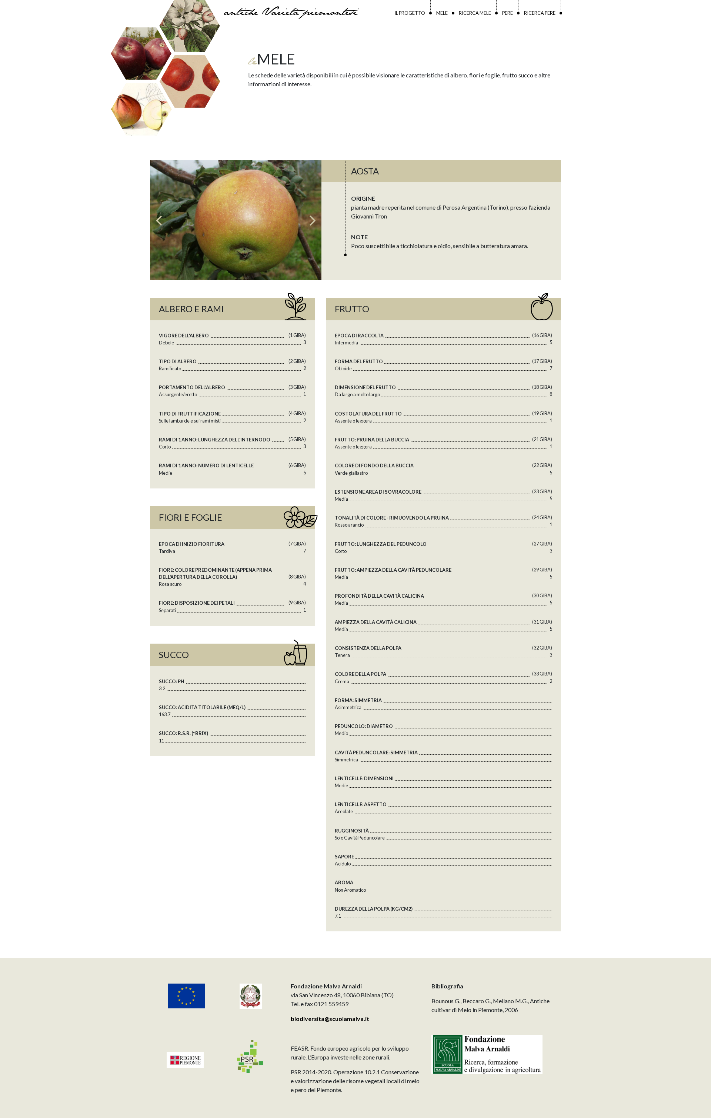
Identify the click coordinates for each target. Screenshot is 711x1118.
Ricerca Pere (539, 13)
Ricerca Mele (475, 13)
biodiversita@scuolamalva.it (330, 1018)
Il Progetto (409, 13)
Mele (442, 13)
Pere (507, 13)
